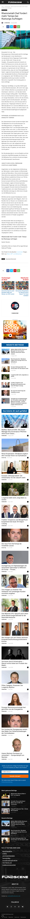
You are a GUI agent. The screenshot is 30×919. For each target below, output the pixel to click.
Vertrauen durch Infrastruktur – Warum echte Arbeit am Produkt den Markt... (14, 663)
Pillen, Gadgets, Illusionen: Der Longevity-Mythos (12, 686)
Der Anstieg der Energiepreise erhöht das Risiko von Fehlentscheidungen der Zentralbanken (14, 731)
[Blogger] (7, 906)
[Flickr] (14, 906)
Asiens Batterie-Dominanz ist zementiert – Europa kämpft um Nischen (13, 755)
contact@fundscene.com (14, 896)
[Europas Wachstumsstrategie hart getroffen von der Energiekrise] (15, 699)
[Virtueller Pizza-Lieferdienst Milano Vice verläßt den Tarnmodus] (6, 803)
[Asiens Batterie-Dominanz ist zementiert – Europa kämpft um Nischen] (15, 744)
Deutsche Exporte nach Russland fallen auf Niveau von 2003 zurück (8, 292)
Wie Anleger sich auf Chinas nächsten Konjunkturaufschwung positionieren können (15, 639)
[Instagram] (18, 906)
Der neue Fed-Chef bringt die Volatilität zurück (12, 545)
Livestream (19, 252)
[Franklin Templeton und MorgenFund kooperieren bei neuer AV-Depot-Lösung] (6, 385)
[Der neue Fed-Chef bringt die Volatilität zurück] (6, 393)
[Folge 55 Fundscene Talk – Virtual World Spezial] (6, 811)
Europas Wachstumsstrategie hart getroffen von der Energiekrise (14, 708)
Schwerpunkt (7, 6)
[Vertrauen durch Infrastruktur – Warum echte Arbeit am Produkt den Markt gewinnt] (15, 653)
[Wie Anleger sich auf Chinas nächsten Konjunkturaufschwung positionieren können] (15, 629)
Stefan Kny (4, 457)
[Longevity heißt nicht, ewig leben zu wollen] (6, 377)
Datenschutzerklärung (7, 782)
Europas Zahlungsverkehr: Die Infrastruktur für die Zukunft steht (13, 477)
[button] (3, 916)
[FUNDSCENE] (3, 23)
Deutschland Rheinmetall (11, 259)
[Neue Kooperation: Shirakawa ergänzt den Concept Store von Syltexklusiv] (6, 361)
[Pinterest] (15, 26)
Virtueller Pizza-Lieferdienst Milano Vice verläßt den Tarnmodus (18, 803)
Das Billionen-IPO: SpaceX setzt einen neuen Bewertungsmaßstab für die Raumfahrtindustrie (15, 615)
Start (3, 6)
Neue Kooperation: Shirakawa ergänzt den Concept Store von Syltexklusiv (19, 360)
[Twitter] (11, 26)
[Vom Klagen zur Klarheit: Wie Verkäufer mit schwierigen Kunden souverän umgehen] (15, 581)
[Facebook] (7, 26)
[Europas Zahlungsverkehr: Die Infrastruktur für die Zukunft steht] (6, 369)
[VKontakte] (22, 906)
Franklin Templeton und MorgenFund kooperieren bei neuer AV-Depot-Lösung (18, 384)
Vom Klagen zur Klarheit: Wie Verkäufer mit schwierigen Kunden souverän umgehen (13, 591)
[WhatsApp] (18, 26)
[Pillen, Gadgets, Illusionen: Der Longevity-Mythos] (15, 677)
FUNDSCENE (7, 22)
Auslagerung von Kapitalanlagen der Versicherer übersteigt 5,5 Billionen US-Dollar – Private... (14, 567)
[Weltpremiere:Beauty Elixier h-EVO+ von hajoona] (6, 796)
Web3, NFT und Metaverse (14, 254)
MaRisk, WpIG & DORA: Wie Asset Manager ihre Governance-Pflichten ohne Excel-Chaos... (14, 431)
